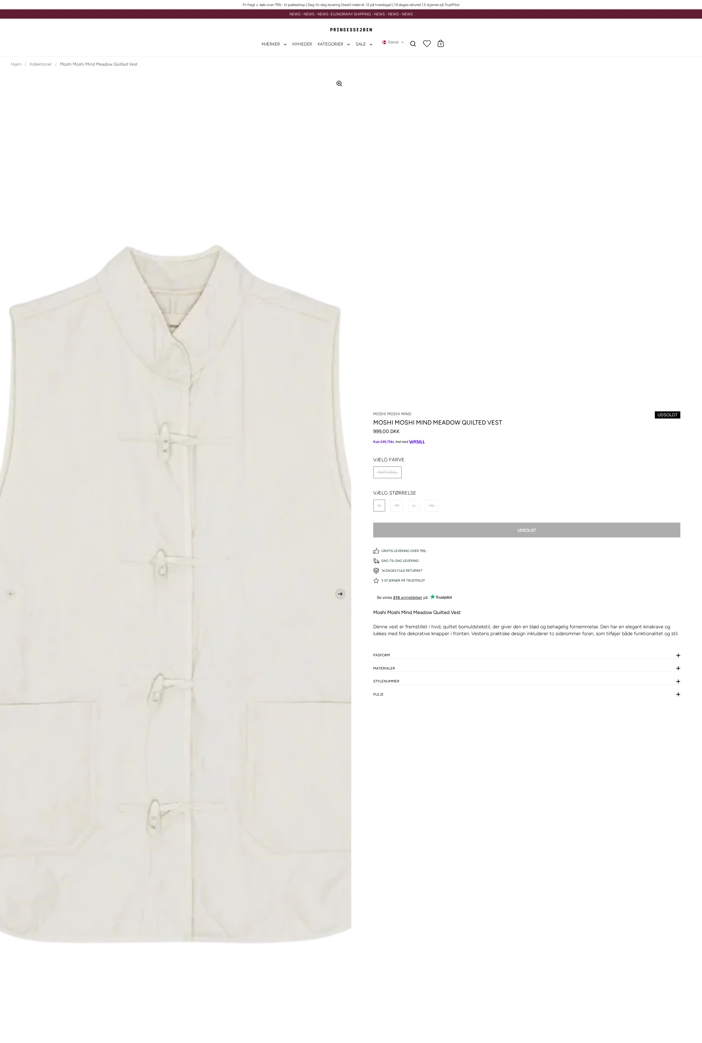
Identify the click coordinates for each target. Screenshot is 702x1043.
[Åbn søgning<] (413, 43)
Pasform (381, 655)
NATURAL (387, 472)
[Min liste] (427, 43)
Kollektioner (41, 64)
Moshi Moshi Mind (392, 414)
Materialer (384, 668)
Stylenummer (386, 681)
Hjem (16, 64)
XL (431, 505)
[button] (393, 42)
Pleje (378, 694)
